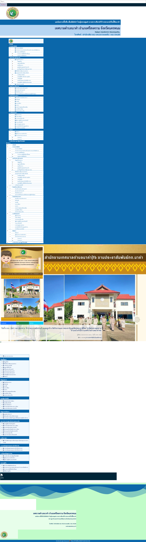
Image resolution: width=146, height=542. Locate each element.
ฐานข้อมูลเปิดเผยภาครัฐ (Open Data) (24, 69)
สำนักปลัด (18, 99)
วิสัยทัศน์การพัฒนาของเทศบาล (22, 71)
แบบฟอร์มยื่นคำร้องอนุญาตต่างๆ (22, 126)
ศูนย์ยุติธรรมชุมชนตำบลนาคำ (23, 67)
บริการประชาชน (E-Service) (21, 135)
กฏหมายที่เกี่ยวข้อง (21, 63)
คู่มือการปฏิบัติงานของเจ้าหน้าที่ (22, 120)
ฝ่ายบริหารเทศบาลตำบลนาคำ (22, 88)
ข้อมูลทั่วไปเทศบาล (19, 59)
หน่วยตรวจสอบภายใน (20, 110)
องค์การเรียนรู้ (18, 116)
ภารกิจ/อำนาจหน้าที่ (19, 185)
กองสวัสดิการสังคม (19, 109)
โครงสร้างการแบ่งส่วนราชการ (21, 97)
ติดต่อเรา (11, 129)
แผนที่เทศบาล (20, 65)
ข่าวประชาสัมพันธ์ (13, 46)
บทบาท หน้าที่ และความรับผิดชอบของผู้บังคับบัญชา (26, 93)
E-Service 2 (20, 240)
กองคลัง (17, 101)
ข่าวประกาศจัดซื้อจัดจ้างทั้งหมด (23, 53)
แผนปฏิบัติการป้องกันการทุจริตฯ (23, 76)
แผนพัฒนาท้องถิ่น (21, 74)
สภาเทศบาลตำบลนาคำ (20, 90)
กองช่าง (17, 105)
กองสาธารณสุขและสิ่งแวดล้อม (22, 107)
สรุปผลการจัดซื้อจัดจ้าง (22, 55)
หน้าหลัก (14, 145)
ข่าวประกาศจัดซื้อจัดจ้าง (20, 51)
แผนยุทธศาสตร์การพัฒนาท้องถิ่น (22, 72)
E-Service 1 (19, 137)
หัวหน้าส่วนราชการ (19, 91)
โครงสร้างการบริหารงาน (14, 86)
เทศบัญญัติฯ (19, 78)
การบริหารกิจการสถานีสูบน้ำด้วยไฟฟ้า (17, 141)
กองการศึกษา (18, 103)
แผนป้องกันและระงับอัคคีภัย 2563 (24, 80)
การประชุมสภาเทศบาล (20, 124)
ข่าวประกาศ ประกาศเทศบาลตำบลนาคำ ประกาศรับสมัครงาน (28, 50)
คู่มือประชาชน (18, 114)
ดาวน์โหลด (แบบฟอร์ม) (20, 127)
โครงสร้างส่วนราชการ (13, 95)
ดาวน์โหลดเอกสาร (13, 112)
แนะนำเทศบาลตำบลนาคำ (14, 57)
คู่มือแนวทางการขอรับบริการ (21, 133)
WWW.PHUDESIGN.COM (84, 541)
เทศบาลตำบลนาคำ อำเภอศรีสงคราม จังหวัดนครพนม (87, 28)
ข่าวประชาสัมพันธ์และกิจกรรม (93, 337)
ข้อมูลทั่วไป (19, 61)
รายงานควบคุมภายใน (20, 118)
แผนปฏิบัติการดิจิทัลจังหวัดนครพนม (24, 82)
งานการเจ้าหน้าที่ (19, 122)
